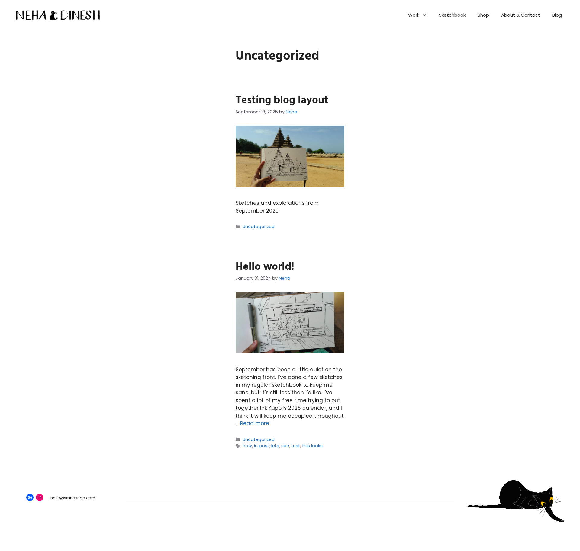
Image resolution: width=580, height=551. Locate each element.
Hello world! (265, 266)
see (285, 446)
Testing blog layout (282, 100)
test (295, 446)
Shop (483, 15)
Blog (557, 15)
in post (261, 446)
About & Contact (520, 15)
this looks (312, 446)
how (247, 446)
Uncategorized (259, 226)
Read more (254, 423)
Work (413, 15)
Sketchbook (452, 15)
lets (275, 446)
